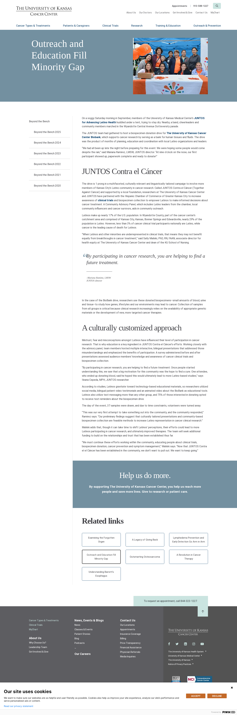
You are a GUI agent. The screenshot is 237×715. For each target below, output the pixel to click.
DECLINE (217, 696)
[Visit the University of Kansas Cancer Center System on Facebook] (169, 644)
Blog (76, 638)
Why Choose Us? (37, 642)
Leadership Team (38, 647)
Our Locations (162, 12)
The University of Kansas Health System (186, 652)
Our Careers (82, 654)
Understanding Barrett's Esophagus (101, 573)
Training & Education (168, 25)
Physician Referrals (130, 652)
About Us (131, 12)
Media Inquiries (128, 656)
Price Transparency (130, 643)
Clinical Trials (110, 25)
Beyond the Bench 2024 (47, 142)
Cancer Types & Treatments (33, 25)
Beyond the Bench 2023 (47, 153)
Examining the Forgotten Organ (101, 539)
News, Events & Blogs (89, 620)
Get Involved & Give (182, 12)
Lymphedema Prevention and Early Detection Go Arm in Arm (188, 539)
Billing (123, 638)
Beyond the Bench (39, 121)
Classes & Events (83, 629)
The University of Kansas (179, 660)
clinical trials (105, 200)
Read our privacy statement (18, 706)
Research (137, 25)
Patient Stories (82, 634)
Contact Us (201, 12)
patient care (178, 491)
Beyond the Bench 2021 (47, 174)
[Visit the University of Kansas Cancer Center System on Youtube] (202, 644)
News (77, 625)
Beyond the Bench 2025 (47, 132)
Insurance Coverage (130, 634)
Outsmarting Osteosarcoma (145, 556)
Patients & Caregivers (76, 25)
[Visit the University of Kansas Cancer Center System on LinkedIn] (185, 644)
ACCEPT (195, 696)
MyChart (215, 12)
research (159, 491)
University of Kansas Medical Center (184, 656)
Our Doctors (145, 12)
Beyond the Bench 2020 (47, 185)
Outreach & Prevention (207, 25)
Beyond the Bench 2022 (47, 164)
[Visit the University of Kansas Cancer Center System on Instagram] (193, 644)
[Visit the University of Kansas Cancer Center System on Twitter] (177, 644)
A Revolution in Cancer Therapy (189, 556)
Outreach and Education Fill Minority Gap (101, 556)
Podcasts (79, 643)
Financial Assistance (131, 647)
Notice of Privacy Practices (179, 664)
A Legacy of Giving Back (145, 539)
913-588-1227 (200, 6)
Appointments (179, 6)
